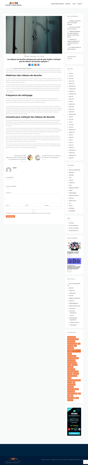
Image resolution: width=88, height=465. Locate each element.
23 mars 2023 (34, 56)
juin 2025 (71, 101)
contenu (69, 353)
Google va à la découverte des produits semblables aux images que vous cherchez (74, 267)
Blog (70, 177)
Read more (69, 255)
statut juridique (71, 398)
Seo (70, 203)
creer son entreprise (72, 362)
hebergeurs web (71, 369)
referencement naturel (72, 393)
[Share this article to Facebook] (29, 65)
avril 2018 (71, 127)
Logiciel (70, 190)
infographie (76, 373)
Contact (79, 3)
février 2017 (71, 147)
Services (67, 3)
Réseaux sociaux (72, 200)
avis (79, 343)
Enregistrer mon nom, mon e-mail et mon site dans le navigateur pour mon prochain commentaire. (28, 213)
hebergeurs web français (73, 371)
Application (71, 172)
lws (73, 382)
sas (68, 395)
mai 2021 (71, 122)
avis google (70, 345)
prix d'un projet (71, 391)
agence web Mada (71, 337)
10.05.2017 (70, 254)
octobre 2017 (72, 132)
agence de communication (74, 169)
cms (75, 345)
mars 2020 (71, 124)
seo (72, 395)
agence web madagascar (73, 339)
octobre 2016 (72, 152)
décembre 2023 (72, 114)
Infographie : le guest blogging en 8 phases (73, 252)
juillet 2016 (71, 157)
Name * (7, 205)
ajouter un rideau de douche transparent (22, 68)
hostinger (70, 373)
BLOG (74, 3)
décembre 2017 (72, 129)
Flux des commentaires (74, 228)
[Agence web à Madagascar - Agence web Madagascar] (14, 4)
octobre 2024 (72, 104)
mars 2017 (71, 145)
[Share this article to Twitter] (32, 65)
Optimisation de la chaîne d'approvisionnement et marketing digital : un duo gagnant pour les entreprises (16, 158)
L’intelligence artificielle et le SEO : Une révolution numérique (74, 22)
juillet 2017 (71, 137)
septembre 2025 (72, 93)
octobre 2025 (72, 91)
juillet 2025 (71, 99)
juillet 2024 (71, 106)
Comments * (8, 192)
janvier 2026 (71, 83)
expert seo (74, 364)
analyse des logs (71, 341)
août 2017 (71, 134)
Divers (70, 185)
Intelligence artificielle (74, 187)
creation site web (71, 360)
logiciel (69, 378)
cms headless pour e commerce (72, 351)
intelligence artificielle (72, 375)
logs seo (69, 382)
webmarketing (72, 210)
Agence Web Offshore (57, 3)
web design (70, 400)
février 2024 (71, 109)
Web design (71, 208)
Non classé (71, 198)
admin (28, 56)
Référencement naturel (74, 459)
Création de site (55, 459)
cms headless (70, 348)
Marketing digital (72, 192)
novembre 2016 (72, 150)
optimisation (70, 386)
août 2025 (71, 96)
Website (47, 205)
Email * (26, 205)
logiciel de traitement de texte (74, 380)
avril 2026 (71, 76)
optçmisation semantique (73, 389)
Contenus (71, 180)
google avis (70, 367)
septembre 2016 (72, 155)
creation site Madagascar (73, 358)
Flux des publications (73, 225)
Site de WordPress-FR (73, 230)
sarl (79, 393)
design (69, 364)
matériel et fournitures (74, 195)
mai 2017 (71, 139)
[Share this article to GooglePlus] (35, 65)
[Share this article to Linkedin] (38, 65)
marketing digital (71, 384)
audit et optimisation (72, 343)
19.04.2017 (70, 270)
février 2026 (71, 81)
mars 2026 (71, 78)
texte (77, 398)
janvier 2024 (71, 111)
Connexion (71, 222)
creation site (71, 182)
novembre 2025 (72, 88)
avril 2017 (71, 142)
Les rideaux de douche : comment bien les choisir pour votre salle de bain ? (51, 157)
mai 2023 (71, 116)
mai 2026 (71, 73)
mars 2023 (71, 119)
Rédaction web (63, 459)
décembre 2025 (72, 86)
